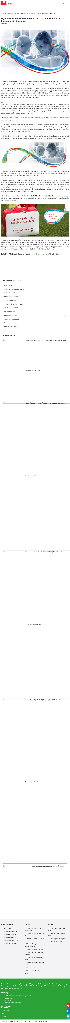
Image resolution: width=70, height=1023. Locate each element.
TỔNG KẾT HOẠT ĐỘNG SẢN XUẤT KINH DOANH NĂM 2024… (45, 403)
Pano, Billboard (7, 928)
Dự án (25, 1021)
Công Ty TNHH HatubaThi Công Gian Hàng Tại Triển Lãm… (44, 552)
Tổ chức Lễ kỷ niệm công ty (34, 949)
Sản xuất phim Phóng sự (57, 938)
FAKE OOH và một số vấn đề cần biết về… (39, 866)
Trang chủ (4, 13)
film (2, 102)
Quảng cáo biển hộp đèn (10, 931)
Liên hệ (45, 1021)
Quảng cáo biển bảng (9, 937)
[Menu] (67, 3)
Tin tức (31, 1021)
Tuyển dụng (38, 1021)
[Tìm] (63, 3)
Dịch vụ (19, 1021)
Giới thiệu (12, 1021)
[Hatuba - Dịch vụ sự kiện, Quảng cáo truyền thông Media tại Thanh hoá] (6, 3)
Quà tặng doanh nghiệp (10, 943)
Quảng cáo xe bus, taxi (10, 934)
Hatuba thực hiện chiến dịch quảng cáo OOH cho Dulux (44, 700)
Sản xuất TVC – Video (56, 941)
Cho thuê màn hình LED (10, 940)
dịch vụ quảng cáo (41, 254)
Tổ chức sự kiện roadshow (34, 968)
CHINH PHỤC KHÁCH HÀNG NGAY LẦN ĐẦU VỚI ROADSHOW (45, 340)
